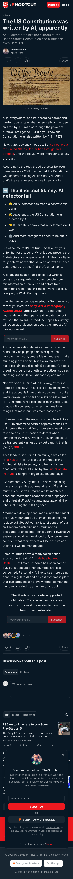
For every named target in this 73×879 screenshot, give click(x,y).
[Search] (66, 714)
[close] (63, 755)
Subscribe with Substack (39, 819)
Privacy (34, 854)
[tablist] (17, 672)
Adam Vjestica (19, 49)
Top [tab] (7, 714)
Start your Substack (27, 863)
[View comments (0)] (18, 60)
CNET (18, 447)
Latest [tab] (15, 714)
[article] (36, 734)
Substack (20, 871)
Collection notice (58, 854)
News (6, 15)
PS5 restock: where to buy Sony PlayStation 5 (25, 726)
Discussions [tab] (28, 714)
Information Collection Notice (43, 830)
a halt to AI (14, 459)
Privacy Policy (36, 834)
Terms (43, 854)
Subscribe (53, 4)
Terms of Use (52, 827)
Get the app (53, 863)
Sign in (66, 4)
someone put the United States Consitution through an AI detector (35, 149)
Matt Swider (24, 740)
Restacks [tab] (25, 672)
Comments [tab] (11, 672)
